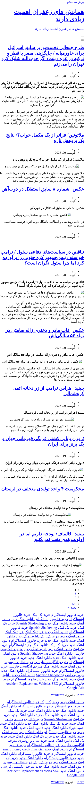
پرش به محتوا (75, 2)
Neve (80, 694)
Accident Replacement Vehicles (28, 683)
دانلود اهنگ (51, 666)
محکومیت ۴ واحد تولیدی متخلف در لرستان (42, 488)
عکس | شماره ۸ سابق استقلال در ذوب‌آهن (43, 188)
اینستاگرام (16, 645)
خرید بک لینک (40, 615)
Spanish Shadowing (30, 623)
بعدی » (71, 607)
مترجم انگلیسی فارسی (51, 662)
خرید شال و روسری (18, 662)
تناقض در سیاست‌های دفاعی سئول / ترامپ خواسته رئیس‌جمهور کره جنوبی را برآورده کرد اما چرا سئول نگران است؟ (42, 257)
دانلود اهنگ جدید (23, 619)
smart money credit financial (23, 749)
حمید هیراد (76, 728)
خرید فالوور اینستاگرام (67, 615)
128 (73, 604)
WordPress (57, 694)
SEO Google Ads (68, 686)
